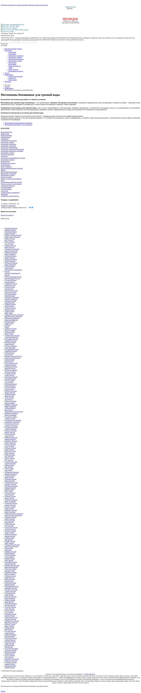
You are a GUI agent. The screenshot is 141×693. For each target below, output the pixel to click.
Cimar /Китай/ (9, 595)
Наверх (3, 691)
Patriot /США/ (9, 334)
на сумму (12, 33)
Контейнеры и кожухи (8, 163)
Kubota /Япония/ (10, 386)
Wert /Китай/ (9, 539)
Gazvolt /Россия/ (10, 282)
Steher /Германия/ (10, 501)
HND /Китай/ (9, 560)
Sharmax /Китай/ (10, 536)
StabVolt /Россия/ (10, 285)
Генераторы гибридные (8, 144)
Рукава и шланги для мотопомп (11, 184)
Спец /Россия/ (9, 436)
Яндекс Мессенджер (21, 29)
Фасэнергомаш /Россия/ (12, 278)
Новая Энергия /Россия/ (12, 358)
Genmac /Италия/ (10, 463)
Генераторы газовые (7, 142)
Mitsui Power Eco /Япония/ (13, 316)
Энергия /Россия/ (10, 529)
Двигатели (4, 156)
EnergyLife (8, 550)
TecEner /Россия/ (10, 640)
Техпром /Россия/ (10, 365)
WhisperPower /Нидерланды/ (14, 411)
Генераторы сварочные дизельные (12, 151)
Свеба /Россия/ (9, 375)
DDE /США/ (9, 313)
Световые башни (6, 187)
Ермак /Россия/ (9, 577)
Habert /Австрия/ (10, 512)
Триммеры (4, 194)
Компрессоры (5, 161)
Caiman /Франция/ (10, 429)
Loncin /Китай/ (9, 389)
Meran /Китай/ (9, 602)
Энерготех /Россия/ (11, 425)
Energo (7, 327)
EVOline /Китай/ (10, 605)
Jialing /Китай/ (9, 477)
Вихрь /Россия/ (9, 450)
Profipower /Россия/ (11, 660)
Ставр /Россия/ (9, 633)
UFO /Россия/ (9, 526)
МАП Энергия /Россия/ (12, 237)
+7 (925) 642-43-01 (89, 674)
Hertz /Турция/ (9, 626)
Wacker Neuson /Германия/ (13, 515)
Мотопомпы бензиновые (9, 172)
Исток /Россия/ (9, 453)
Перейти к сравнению (8, 205)
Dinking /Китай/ (10, 553)
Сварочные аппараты (8, 185)
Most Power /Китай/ (11, 622)
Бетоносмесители (6, 132)
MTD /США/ (9, 491)
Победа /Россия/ (10, 392)
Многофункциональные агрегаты (12, 168)
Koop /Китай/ (9, 522)
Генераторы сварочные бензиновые (12, 149)
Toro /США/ (8, 470)
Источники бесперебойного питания (13, 158)
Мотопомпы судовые (8, 175)
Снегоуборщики (6, 189)
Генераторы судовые (7, 153)
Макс (17, 26)
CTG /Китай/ (9, 612)
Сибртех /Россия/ (10, 591)
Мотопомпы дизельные (8, 173)
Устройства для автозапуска (10, 196)
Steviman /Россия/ (10, 619)
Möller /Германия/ (10, 406)
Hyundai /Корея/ (10, 296)
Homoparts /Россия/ (11, 588)
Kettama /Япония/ (10, 488)
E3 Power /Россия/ (10, 292)
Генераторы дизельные (8, 146)
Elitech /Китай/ (9, 306)
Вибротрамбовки (6, 135)
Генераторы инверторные (9, 147)
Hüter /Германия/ (10, 254)
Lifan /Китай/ (9, 268)
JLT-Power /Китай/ (11, 650)
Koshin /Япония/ (10, 233)
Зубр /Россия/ (9, 289)
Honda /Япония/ (10, 258)
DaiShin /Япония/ (10, 230)
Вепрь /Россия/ (9, 247)
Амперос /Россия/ (10, 484)
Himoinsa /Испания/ (11, 474)
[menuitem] (13, 49)
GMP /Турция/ (9, 543)
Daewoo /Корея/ (10, 403)
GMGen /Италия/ (10, 443)
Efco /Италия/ (9, 456)
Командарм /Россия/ (11, 567)
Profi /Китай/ (9, 647)
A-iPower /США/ (10, 418)
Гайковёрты (5, 139)
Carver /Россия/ (9, 609)
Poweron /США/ (10, 571)
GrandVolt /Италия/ (11, 351)
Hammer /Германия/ (11, 299)
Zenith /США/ (9, 323)
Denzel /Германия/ (10, 415)
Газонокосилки (6, 137)
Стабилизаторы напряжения (10, 192)
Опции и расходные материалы (11, 179)
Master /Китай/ (9, 396)
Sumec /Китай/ (9, 508)
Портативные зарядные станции (11, 182)
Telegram (14, 28)
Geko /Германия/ (10, 347)
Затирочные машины (8, 160)
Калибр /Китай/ (10, 303)
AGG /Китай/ (9, 657)
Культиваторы (5, 165)
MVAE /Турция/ (10, 330)
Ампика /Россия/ (10, 505)
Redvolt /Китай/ (10, 584)
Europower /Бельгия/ (11, 251)
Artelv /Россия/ (9, 643)
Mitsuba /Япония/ (10, 439)
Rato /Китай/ (9, 467)
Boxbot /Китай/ (9, 654)
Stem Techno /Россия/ (11, 546)
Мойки (3, 170)
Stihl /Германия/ (10, 636)
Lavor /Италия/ (9, 446)
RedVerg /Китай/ (10, 574)
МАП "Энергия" (6, 166)
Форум (3, 684)
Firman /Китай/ (9, 344)
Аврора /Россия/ (10, 664)
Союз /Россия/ (9, 494)
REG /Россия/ (9, 240)
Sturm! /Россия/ (9, 309)
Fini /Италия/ (9, 354)
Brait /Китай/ (9, 629)
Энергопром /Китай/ (11, 337)
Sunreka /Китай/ (10, 616)
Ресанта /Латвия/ (10, 372)
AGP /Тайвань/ (9, 557)
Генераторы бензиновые (9, 141)
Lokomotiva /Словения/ (12, 422)
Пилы (3, 180)
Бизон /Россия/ (9, 498)
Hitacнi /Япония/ (10, 261)
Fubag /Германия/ (10, 264)
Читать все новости (7, 215)
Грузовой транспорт (7, 154)
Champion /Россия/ (11, 341)
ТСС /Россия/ (9, 244)
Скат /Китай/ (9, 382)
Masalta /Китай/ (10, 667)
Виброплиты (5, 134)
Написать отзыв (70, 7)
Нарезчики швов (6, 177)
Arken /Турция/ (9, 533)
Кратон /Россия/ (10, 432)
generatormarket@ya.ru (17, 24)
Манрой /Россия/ (10, 368)
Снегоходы (4, 191)
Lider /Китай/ (9, 361)
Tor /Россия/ (8, 399)
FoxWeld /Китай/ (10, 564)
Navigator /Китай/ (10, 379)
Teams (12, 31)
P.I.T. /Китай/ (9, 460)
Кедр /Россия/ (9, 581)
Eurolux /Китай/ (10, 519)
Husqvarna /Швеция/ (11, 320)
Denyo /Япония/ (10, 598)
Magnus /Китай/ (10, 481)
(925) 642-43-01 (70, 18)
